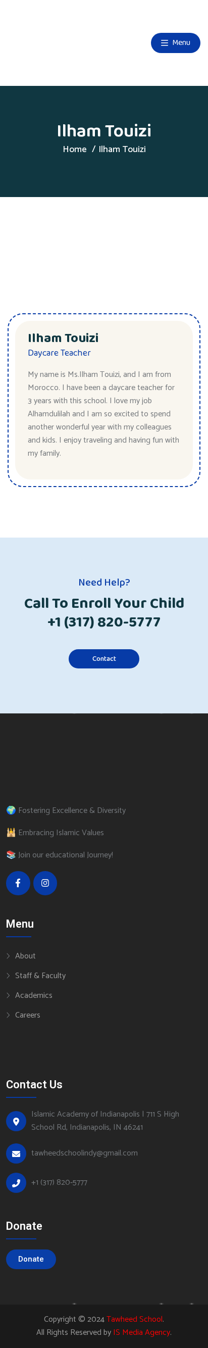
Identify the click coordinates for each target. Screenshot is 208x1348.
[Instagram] (45, 883)
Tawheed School (135, 1319)
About (25, 955)
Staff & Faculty (40, 975)
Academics (34, 995)
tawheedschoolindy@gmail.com (84, 1153)
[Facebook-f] (18, 883)
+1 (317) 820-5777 (104, 622)
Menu (180, 42)
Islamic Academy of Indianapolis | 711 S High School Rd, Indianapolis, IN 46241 (105, 1121)
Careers (27, 1015)
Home (75, 149)
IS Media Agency (141, 1332)
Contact (104, 658)
